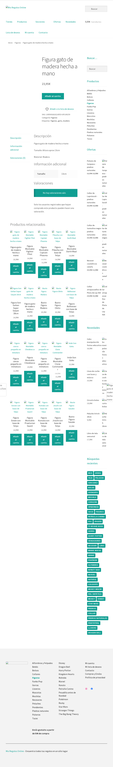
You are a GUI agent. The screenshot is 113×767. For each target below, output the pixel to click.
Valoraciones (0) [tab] (17, 157)
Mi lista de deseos (93, 666)
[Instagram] (86, 689)
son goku (93, 483)
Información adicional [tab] (16, 148)
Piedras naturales (94, 132)
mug (90, 473)
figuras (54, 121)
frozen (98, 521)
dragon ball (94, 633)
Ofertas (57, 21)
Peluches (91, 126)
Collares (90, 100)
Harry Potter (65, 670)
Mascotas (91, 116)
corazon (92, 502)
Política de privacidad (95, 677)
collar (91, 613)
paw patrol (93, 623)
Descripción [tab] (15, 138)
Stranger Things (66, 710)
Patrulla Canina (96, 517)
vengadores (94, 541)
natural (92, 580)
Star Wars (63, 706)
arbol (98, 473)
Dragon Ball (64, 666)
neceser (92, 546)
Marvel (62, 681)
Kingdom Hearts (66, 674)
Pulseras (90, 135)
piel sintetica (95, 594)
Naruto (62, 685)
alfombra (93, 565)
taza (90, 478)
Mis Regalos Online (15, 751)
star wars (93, 604)
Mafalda (62, 677)
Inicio (10, 42)
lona (101, 546)
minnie (91, 555)
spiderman (93, 507)
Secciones (40, 21)
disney (101, 599)
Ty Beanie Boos (95, 526)
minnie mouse (94, 551)
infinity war (94, 570)
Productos (22, 21)
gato (60, 121)
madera (66, 121)
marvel (91, 575)
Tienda (9, 21)
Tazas (89, 139)
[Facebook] (92, 689)
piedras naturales (97, 618)
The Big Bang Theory (69, 714)
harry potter (95, 536)
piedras (92, 609)
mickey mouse (95, 589)
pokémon (92, 560)
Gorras (90, 110)
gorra (91, 531)
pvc (90, 521)
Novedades (71, 21)
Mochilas (91, 119)
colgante (93, 584)
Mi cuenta (29, 32)
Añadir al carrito (53, 96)
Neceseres (91, 122)
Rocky (61, 703)
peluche (99, 478)
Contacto (43, 32)
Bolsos (90, 97)
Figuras (18, 42)
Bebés (89, 93)
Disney (62, 663)
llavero (92, 628)
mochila (92, 497)
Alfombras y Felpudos (96, 90)
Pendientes (92, 129)
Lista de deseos (13, 32)
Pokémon (63, 699)
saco (90, 512)
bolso (91, 488)
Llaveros (90, 113)
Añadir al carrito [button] (16, 269)
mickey (91, 599)
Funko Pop (91, 106)
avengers (93, 492)
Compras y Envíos (93, 673)
